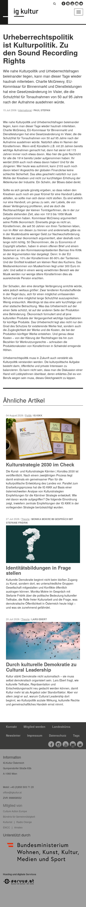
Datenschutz (57, 735)
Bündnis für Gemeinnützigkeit (19, 816)
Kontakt (11, 727)
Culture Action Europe (15, 811)
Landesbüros (61, 727)
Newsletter (13, 735)
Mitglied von (12, 805)
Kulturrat (7, 822)
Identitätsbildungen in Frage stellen (38, 570)
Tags (76, 735)
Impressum (34, 735)
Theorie (25, 519)
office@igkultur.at (12, 792)
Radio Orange (24, 822)
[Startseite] (29, 13)
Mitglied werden (34, 727)
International (25, 110)
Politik (28, 415)
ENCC (6, 827)
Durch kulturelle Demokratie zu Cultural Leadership (41, 667)
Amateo (18, 827)
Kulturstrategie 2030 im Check (40, 464)
